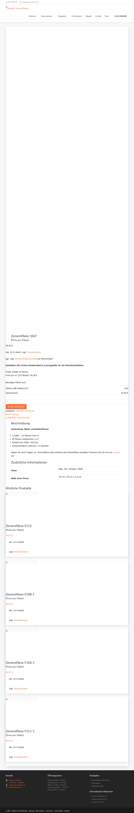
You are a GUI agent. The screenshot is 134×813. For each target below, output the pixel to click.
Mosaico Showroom (15, 787)
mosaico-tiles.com (98, 802)
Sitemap (31, 811)
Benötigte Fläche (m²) (16, 382)
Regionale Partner (98, 786)
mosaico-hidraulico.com (99, 796)
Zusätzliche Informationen (18, 418)
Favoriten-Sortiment (25, 411)
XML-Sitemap (39, 811)
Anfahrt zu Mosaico (15, 780)
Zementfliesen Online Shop (101, 780)
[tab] (67, 414)
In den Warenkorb (16, 407)
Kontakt (116, 452)
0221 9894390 (12, 2)
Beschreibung (12, 414)
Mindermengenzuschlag (26, 359)
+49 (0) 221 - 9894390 (16, 782)
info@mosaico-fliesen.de (30, 2)
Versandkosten (34, 352)
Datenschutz (59, 811)
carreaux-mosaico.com (99, 799)
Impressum (49, 811)
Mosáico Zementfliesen (19, 811)
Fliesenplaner (96, 783)
